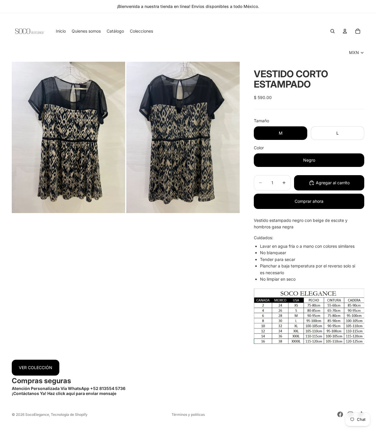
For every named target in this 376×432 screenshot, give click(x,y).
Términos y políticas (188, 414)
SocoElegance (37, 414)
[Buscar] (332, 31)
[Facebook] (340, 414)
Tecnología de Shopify (69, 414)
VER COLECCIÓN (35, 367)
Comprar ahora (309, 201)
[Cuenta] (344, 31)
